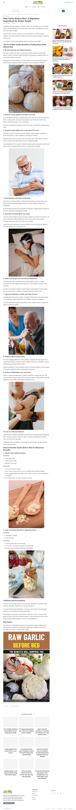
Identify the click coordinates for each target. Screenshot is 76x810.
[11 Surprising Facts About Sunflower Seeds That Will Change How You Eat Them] (26, 742)
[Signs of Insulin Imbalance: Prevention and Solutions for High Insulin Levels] (42, 722)
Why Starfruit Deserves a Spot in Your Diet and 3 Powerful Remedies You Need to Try (62, 59)
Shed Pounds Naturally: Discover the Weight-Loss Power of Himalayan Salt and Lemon (62, 42)
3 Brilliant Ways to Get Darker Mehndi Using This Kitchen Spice (10, 773)
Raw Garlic (6, 706)
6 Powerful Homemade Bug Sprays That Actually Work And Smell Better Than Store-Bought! (42, 774)
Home (4, 14)
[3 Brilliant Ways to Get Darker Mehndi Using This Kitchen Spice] (10, 764)
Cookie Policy (59, 808)
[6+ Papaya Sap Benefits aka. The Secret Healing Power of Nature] (26, 722)
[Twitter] (66, 2)
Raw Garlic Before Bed (14, 706)
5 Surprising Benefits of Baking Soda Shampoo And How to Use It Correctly (62, 108)
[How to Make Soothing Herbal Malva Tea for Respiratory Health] (10, 722)
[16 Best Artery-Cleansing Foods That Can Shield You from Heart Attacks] (63, 85)
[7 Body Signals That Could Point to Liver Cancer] (10, 742)
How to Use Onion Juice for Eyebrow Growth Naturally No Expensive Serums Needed (42, 752)
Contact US (53, 808)
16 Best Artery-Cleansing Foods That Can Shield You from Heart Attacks (62, 92)
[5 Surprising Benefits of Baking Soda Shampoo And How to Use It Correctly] (63, 101)
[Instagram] (68, 2)
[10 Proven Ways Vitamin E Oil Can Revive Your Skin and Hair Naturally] (26, 764)
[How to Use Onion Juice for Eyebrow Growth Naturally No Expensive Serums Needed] (42, 742)
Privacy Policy (70, 808)
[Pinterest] (70, 2)
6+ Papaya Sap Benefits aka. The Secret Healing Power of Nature (26, 731)
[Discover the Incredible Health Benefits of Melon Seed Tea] (63, 69)
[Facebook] (65, 2)
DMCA (65, 808)
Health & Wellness (11, 14)
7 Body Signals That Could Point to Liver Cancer (10, 751)
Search (63, 11)
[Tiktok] (72, 2)
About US (47, 808)
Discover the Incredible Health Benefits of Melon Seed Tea (62, 76)
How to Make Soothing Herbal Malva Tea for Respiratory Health (10, 731)
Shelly (8, 23)
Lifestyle (35, 789)
